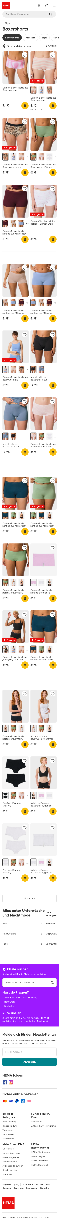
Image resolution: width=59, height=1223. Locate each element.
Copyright (18, 1188)
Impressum (31, 1188)
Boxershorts (12, 37)
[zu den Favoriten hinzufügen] (24, 55)
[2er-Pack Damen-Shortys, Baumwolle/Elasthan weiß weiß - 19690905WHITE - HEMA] (49, 156)
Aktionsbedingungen (12, 1166)
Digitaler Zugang (10, 1184)
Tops (5, 943)
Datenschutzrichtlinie (32, 1184)
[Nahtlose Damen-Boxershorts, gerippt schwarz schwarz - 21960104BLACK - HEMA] (49, 582)
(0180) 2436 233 (11, 1018)
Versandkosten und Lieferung (20, 997)
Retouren (9, 1001)
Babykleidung (9, 1121)
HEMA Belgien (38, 1156)
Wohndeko (7, 1130)
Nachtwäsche (9, 933)
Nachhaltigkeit (9, 1161)
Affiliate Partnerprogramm (43, 1126)
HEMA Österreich (39, 1165)
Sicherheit (7, 1174)
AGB (48, 1184)
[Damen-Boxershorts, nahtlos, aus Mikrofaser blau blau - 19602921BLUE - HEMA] (21, 223)
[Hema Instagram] (11, 1082)
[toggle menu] (54, 5)
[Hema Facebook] (5, 1082)
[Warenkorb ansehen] (47, 5)
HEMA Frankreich (39, 1160)
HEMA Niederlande (41, 1152)
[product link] (15, 67)
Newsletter (36, 1121)
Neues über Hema (11, 1153)
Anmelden (29, 1061)
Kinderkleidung (10, 1126)
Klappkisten (8, 1138)
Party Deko (8, 1134)
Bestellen (9, 1006)
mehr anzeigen (51, 914)
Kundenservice (10, 1170)
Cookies (6, 1188)
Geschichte (8, 1148)
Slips (7, 23)
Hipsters (30, 37)
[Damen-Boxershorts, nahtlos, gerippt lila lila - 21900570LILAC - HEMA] (33, 582)
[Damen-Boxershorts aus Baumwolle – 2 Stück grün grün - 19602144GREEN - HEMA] (33, 156)
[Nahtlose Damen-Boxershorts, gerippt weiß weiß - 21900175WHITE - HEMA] (41, 582)
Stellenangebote (10, 1157)
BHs (4, 923)
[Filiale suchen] (52, 982)
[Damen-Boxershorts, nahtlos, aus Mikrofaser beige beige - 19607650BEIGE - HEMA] (13, 223)
